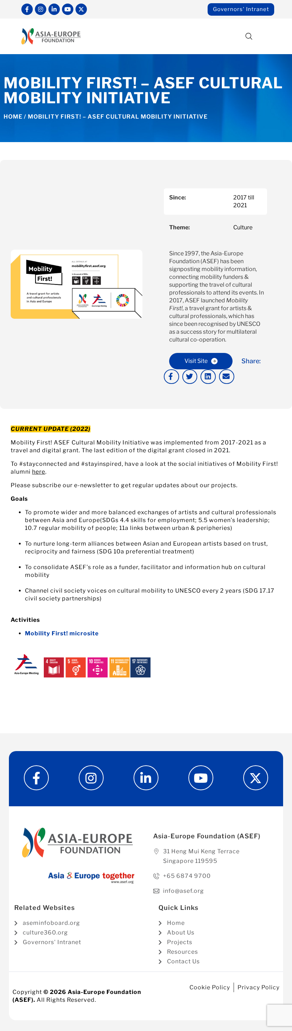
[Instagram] (40, 9)
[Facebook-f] (27, 9)
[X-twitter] (81, 9)
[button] (249, 37)
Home (13, 116)
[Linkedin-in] (54, 9)
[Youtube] (67, 9)
